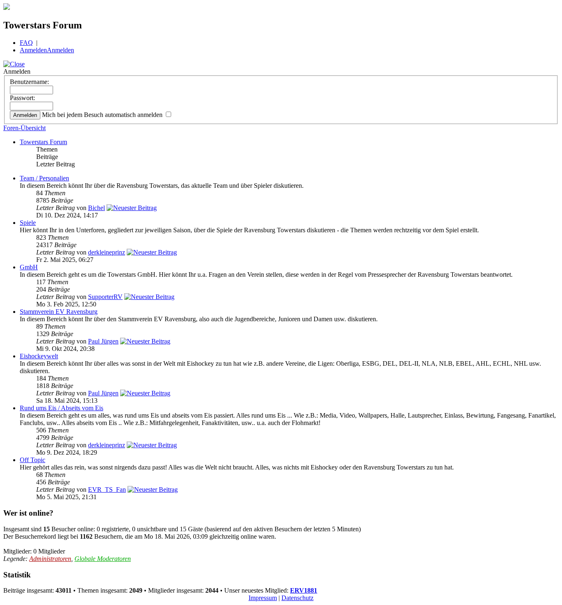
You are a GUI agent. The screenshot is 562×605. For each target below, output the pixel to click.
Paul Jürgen (103, 341)
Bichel (96, 207)
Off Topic (32, 459)
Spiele (28, 222)
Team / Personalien (44, 178)
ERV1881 (303, 590)
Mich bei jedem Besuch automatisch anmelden (103, 114)
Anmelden (33, 50)
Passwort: (22, 97)
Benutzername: (29, 81)
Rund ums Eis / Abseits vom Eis (61, 407)
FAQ (26, 42)
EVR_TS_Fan (107, 489)
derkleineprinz (106, 252)
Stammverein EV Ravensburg (59, 311)
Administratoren (50, 558)
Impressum (262, 597)
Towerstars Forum (43, 141)
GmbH (29, 267)
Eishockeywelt (39, 356)
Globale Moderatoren (102, 558)
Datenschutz (297, 597)
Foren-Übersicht (24, 127)
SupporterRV (105, 296)
